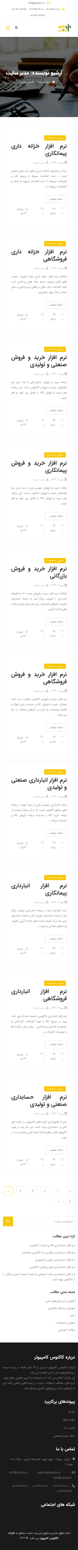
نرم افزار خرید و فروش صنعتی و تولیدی (39, 361)
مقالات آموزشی (66, 1330)
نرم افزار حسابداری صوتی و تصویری (55, 1259)
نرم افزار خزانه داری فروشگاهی (39, 255)
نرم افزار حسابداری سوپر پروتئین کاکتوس (52, 1267)
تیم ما (72, 1411)
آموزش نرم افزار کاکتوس (61, 1308)
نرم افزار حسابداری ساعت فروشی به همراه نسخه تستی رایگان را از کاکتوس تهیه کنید (39, 1277)
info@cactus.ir (36, 3)
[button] (8, 27)
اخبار (72, 1315)
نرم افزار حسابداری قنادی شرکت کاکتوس (52, 1245)
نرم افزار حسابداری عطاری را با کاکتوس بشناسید (48, 1252)
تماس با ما (69, 1427)
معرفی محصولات (55, 138)
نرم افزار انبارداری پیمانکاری (39, 889)
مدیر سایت (39, 163)
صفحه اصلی (43, 82)
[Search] (8, 1221)
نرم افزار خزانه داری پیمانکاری (39, 150)
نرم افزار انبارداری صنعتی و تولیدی (39, 784)
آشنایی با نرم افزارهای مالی (60, 1301)
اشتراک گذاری (21, 211)
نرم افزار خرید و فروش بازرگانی (39, 572)
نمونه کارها (69, 1419)
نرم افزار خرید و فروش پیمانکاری (39, 467)
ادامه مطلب (55, 199)
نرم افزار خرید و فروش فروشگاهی (39, 678)
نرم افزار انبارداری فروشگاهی (39, 995)
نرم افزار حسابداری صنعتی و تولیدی (39, 1101)
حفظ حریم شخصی (64, 1436)
